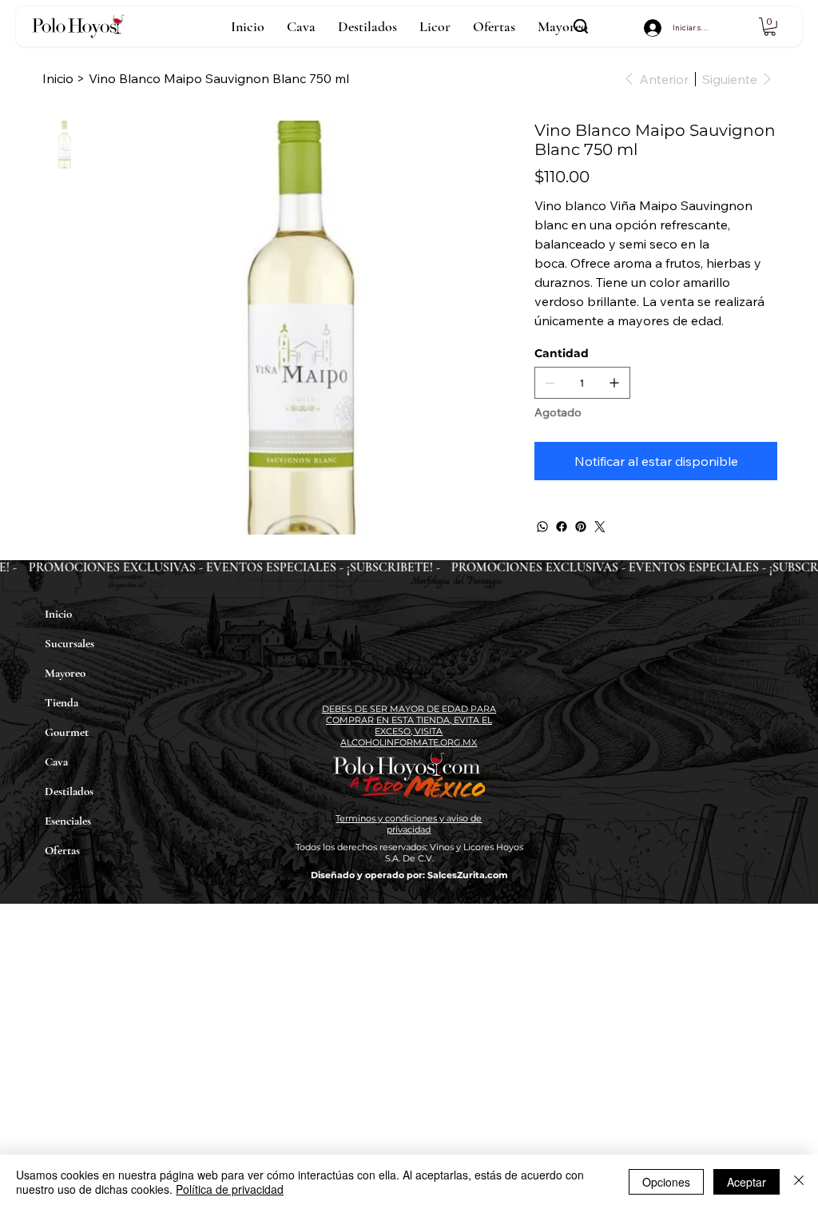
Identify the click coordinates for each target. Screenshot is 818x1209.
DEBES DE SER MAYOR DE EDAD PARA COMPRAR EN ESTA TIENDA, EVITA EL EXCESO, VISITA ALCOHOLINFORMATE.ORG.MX (409, 725)
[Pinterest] (581, 527)
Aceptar (746, 1182)
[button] (769, 27)
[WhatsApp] (542, 527)
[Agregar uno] (614, 383)
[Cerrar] (798, 1181)
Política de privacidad (230, 1189)
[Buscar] (581, 26)
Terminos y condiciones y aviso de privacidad (409, 824)
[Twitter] (600, 527)
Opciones (666, 1182)
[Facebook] (562, 527)
